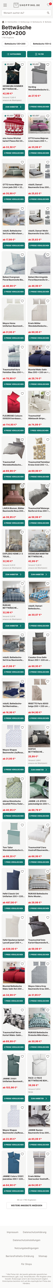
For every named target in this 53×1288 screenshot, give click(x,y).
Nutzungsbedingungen (27, 1248)
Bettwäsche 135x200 (15, 43)
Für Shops (26, 1264)
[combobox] (26, 13)
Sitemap (42, 1256)
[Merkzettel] (48, 5)
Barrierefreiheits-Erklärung (20, 1256)
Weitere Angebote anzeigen (26, 1205)
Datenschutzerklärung (34, 1232)
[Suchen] (48, 13)
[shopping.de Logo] (27, 5)
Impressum (12, 1232)
